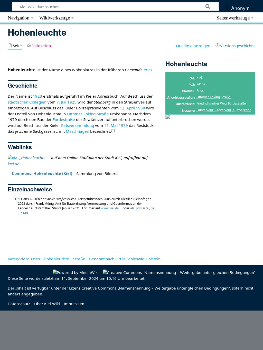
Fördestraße (237, 103)
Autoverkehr (241, 110)
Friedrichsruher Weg (211, 103)
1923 (37, 96)
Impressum (74, 303)
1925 (72, 102)
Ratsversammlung (77, 125)
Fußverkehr (204, 110)
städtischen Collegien (27, 102)
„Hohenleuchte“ (33, 157)
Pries (200, 90)
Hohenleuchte (56, 258)
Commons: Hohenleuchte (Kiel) (42, 173)
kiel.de (13, 163)
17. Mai (111, 125)
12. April (127, 107)
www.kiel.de (110, 208)
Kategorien (18, 258)
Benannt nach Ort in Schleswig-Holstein (125, 258)
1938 (140, 107)
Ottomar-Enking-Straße (213, 97)
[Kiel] (13, 157)
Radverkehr (222, 110)
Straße (79, 258)
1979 (123, 125)
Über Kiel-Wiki (47, 303)
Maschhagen (77, 131)
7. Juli (61, 102)
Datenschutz (19, 303)
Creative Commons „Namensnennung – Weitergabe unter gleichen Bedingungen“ (155, 288)
